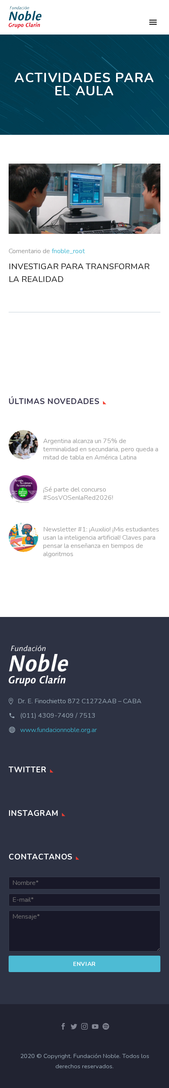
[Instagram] (84, 1026)
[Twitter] (74, 1026)
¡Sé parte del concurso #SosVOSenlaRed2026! (78, 493)
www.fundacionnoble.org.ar (58, 730)
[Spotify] (106, 1026)
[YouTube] (95, 1026)
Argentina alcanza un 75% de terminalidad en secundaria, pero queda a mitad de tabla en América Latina (100, 449)
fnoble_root (68, 251)
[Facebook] (63, 1026)
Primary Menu (153, 22)
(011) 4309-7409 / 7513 (58, 715)
